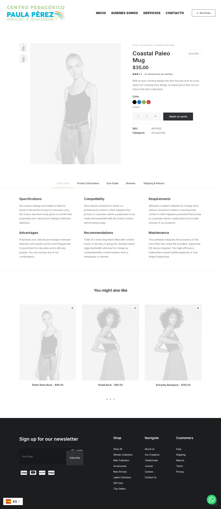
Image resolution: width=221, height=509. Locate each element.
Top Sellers (119, 488)
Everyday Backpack (173, 384)
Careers (149, 471)
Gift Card (118, 483)
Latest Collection (122, 477)
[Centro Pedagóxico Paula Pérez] (36, 13)
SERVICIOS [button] (151, 13)
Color (136, 96)
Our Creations (152, 454)
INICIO (101, 13)
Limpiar (136, 107)
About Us (150, 449)
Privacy (180, 471)
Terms (179, 466)
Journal (149, 466)
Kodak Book (110, 384)
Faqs (178, 449)
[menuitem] (101, 13)
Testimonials (151, 460)
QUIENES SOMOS (124, 13)
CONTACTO (175, 13)
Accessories (146, 45)
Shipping (181, 454)
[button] (75, 103)
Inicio (135, 45)
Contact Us (150, 477)
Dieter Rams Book (47, 384)
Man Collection (121, 460)
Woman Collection (123, 454)
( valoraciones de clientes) (158, 74)
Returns (180, 460)
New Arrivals (120, 471)
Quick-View (72, 308)
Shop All (117, 449)
